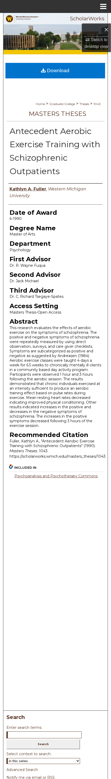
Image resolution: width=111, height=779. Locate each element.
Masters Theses (57, 113)
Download (57, 70)
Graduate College (62, 104)
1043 (97, 104)
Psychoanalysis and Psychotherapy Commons (56, 476)
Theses (84, 104)
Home (40, 104)
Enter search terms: (24, 727)
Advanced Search (22, 769)
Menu (103, 6)
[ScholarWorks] (55, 31)
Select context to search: (28, 754)
